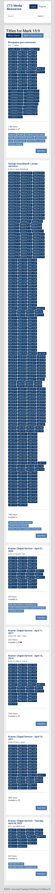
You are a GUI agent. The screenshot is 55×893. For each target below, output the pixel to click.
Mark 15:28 (22, 81)
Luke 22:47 (31, 360)
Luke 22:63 (31, 373)
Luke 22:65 (12, 376)
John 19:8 (21, 469)
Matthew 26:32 (39, 173)
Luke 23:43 (22, 415)
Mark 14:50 (13, 286)
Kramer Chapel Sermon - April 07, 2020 (25, 549)
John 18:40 (33, 463)
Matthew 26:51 (14, 196)
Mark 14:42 (22, 276)
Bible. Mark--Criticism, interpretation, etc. (23, 605)
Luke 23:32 (31, 405)
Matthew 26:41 (39, 183)
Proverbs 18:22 (14, 49)
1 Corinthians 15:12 (16, 91)
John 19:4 (21, 466)
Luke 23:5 (38, 382)
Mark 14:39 (22, 273)
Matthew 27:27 (14, 250)
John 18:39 (23, 463)
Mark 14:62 (32, 65)
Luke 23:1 (40, 379)
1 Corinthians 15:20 (16, 104)
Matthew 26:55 (26, 199)
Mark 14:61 (22, 65)
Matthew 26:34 (26, 176)
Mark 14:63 (13, 68)
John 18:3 (21, 427)
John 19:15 (23, 476)
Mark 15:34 (22, 88)
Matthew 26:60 (14, 205)
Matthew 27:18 (14, 241)
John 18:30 (23, 453)
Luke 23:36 (31, 408)
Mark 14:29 (13, 263)
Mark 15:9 (21, 72)
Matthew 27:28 (26, 250)
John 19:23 (13, 485)
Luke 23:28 (31, 402)
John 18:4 (30, 427)
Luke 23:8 (29, 386)
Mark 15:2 (40, 308)
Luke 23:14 (12, 392)
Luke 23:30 (12, 405)
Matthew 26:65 (39, 208)
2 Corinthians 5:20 (30, 114)
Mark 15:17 (13, 324)
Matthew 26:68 (39, 212)
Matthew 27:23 (39, 244)
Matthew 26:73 (26, 218)
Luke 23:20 (31, 395)
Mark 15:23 (13, 331)
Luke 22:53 (12, 366)
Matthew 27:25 (26, 247)
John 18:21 (23, 444)
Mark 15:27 (13, 81)
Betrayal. (20, 134)
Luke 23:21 (41, 395)
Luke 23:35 (22, 408)
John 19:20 (13, 482)
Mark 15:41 (32, 347)
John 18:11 (23, 434)
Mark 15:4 (21, 311)
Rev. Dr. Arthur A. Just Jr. (18, 661)
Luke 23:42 (12, 415)
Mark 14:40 (32, 273)
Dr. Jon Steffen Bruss (17, 826)
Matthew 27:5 (36, 225)
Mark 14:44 (22, 56)
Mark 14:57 (13, 62)
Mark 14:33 (35, 49)
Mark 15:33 (13, 88)
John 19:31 (33, 492)
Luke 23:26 (12, 402)
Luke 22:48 (41, 360)
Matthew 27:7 (25, 228)
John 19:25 (33, 485)
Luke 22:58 (22, 369)
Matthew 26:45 (14, 189)
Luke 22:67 (31, 376)
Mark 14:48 (22, 282)
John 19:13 (33, 473)
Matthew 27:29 (39, 250)
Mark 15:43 (22, 350)
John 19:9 (30, 469)
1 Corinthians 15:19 (31, 101)
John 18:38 (13, 463)
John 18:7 (21, 431)
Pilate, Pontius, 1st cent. (36, 141)
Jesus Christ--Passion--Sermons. (20, 522)
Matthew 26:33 (14, 176)
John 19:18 (23, 479)
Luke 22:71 (31, 379)
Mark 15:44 (32, 350)
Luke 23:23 (22, 398)
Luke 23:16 (31, 392)
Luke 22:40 (42, 353)
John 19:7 (12, 469)
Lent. (10, 141)
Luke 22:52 (41, 363)
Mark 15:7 (40, 68)
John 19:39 (23, 502)
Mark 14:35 (22, 52)
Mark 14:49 (32, 282)
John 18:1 (40, 424)
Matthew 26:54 (14, 199)
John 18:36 (23, 460)
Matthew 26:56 (39, 199)
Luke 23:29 (41, 402)
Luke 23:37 (41, 408)
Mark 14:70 (32, 305)
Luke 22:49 (12, 363)
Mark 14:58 (22, 62)
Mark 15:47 (32, 353)
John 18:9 (39, 431)
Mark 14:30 (22, 263)
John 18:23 (13, 447)
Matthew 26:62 (39, 205)
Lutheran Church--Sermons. (18, 526)
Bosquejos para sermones (22, 42)
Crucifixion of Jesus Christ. (34, 134)
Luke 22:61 (12, 373)
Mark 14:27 (22, 260)
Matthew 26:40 (26, 183)
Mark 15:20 (13, 328)
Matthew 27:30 (14, 253)
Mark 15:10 (30, 72)
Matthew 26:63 (14, 208)
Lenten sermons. (20, 141)
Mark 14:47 (13, 282)
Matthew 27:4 (25, 225)
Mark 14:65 (13, 302)
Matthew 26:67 (26, 212)
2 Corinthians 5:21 (15, 117)
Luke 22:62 (22, 373)
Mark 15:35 (32, 340)
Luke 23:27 (22, 402)
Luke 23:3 (21, 382)
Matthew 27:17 (39, 237)
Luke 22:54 (22, 366)
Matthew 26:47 (39, 189)
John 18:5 (39, 427)
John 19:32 (13, 495)
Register (42, 7)
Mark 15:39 (13, 347)
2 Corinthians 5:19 (15, 114)
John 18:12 (33, 434)
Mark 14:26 (13, 260)
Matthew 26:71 (39, 215)
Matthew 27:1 (26, 221)
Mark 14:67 (32, 302)
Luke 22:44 (41, 357)
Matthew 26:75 (14, 221)
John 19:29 (13, 492)
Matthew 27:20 (39, 241)
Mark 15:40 (22, 347)
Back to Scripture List (33, 35)
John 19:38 (13, 502)
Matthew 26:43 (26, 186)
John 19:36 (23, 498)
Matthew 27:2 (37, 221)
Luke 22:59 (31, 369)
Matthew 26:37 (26, 179)
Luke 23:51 (22, 421)
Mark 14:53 (13, 289)
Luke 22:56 (41, 366)
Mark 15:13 (22, 75)
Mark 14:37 (32, 270)
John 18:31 (33, 453)
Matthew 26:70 (26, 215)
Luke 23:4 (29, 382)
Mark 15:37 (22, 344)
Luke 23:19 (22, 395)
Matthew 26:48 (14, 192)
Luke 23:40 (31, 411)
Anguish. (12, 134)
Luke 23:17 (41, 392)
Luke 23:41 (41, 411)
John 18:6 (12, 431)
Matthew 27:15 (14, 237)
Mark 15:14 (32, 75)
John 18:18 (23, 440)
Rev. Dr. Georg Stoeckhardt (19, 169)
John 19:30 (23, 492)
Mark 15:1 (31, 308)
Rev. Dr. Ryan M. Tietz (17, 554)
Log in (33, 7)
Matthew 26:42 (14, 186)
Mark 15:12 (13, 75)
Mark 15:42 (13, 350)
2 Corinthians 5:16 (30, 107)
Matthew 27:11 (38, 231)
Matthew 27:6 (13, 228)
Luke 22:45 (12, 360)
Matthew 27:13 (26, 234)
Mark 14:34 (13, 52)
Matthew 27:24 (14, 247)
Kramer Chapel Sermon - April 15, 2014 (25, 657)
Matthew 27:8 (36, 228)
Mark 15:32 (32, 85)
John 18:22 (33, 444)
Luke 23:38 (12, 411)
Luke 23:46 (12, 418)
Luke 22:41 (12, 357)
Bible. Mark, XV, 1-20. (16, 864)
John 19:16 (33, 476)
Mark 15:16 (32, 321)
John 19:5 (30, 466)
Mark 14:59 (32, 62)
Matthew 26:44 (39, 186)
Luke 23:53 (41, 421)
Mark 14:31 (32, 263)
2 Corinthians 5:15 (15, 107)
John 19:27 (23, 489)
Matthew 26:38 (39, 179)
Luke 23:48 (31, 418)
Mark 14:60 (13, 65)
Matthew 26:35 (39, 176)
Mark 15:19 (32, 324)
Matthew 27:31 (26, 253)
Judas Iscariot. (40, 138)
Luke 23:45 (41, 415)
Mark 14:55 (22, 59)
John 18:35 (13, 460)
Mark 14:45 (32, 56)
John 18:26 (13, 450)
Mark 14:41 (13, 276)
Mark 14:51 (22, 286)
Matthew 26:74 (39, 218)
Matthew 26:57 (14, 202)
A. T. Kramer (14, 45)
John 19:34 (33, 495)
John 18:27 (23, 450)
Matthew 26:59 (39, 202)
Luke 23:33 (41, 405)
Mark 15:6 (31, 68)
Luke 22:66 (22, 376)
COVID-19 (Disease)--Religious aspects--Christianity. (27, 608)
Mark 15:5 (30, 311)
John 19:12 (23, 473)
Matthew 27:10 (25, 231)
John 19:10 (40, 469)
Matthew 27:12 (14, 234)
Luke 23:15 (22, 392)
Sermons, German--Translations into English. (25, 529)
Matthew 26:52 (26, 196)
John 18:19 (33, 440)
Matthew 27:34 (26, 257)
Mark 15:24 (22, 331)
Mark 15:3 (12, 311)
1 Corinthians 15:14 (16, 94)
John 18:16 (33, 437)
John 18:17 (13, 440)
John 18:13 (13, 437)
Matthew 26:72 (14, 218)
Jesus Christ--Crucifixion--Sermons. (21, 138)
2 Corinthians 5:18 (30, 110)
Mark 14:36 (32, 52)
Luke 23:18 (12, 395)
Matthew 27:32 (39, 253)
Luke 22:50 (22, 363)
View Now (41, 151)
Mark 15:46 (22, 353)
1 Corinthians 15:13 (31, 91)
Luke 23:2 (12, 382)
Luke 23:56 (31, 424)
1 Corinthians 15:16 (16, 97)
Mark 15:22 (32, 328)
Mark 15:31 (22, 85)
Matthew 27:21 (14, 244)
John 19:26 (13, 489)
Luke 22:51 (31, 363)
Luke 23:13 (41, 389)
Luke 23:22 (12, 398)
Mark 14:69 (22, 305)
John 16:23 (32, 88)
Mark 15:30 (13, 85)
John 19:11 (13, 473)
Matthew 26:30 (14, 173)
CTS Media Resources (14, 7)
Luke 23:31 (22, 405)
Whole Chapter (14, 35)
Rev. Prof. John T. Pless (18, 636)
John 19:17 (13, 479)
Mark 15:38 (32, 344)
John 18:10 (13, 434)
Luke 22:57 (12, 369)
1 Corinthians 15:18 (16, 101)
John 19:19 (33, 479)
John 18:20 (13, 444)
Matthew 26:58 (26, 202)
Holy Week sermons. (16, 611)
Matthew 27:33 (14, 257)
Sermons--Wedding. (16, 144)
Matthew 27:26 (39, 247)
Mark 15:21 (22, 328)
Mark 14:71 (13, 308)
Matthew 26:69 (14, 215)
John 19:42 (23, 505)
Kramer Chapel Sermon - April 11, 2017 (25, 632)
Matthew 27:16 (26, 237)
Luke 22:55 (31, 366)
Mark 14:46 (13, 59)
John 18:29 (13, 453)
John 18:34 (33, 456)
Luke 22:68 (41, 376)
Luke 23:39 (22, 411)
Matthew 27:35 (39, 257)
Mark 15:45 (13, 353)
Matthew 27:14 (39, 234)
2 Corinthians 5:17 (15, 110)
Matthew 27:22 (26, 244)
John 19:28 (33, 489)
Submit (40, 16)
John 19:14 (13, 476)
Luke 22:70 (22, 379)
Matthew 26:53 (39, 196)
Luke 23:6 (12, 386)
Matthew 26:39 (14, 183)
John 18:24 (23, 447)
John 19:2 (42, 463)
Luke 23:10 (12, 389)
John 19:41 (13, 505)
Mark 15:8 (12, 72)
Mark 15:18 (22, 324)
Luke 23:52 (31, 421)
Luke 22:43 (31, 357)
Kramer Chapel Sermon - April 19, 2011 (25, 738)
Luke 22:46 (22, 360)
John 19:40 (33, 502)
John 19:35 (13, 498)
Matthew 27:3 (13, 225)
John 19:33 (23, 495)
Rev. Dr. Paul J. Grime (17, 742)
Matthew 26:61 (26, 205)
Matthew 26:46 (26, 189)
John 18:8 (30, 431)
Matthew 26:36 (14, 179)
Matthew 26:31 (26, 173)
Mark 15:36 (13, 344)
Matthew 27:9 (13, 231)
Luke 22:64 (41, 373)
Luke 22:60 (41, 369)
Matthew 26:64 (26, 208)
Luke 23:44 (31, 415)
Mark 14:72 (22, 308)
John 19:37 (33, 498)
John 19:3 (12, 466)
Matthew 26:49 (26, 192)
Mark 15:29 (32, 81)
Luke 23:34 (12, 408)
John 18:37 (33, 460)
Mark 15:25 (22, 78)
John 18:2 (12, 427)
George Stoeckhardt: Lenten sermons (23, 165)
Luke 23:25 (41, 398)
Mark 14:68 (13, 305)
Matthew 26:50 (39, 192)
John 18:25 (33, 447)
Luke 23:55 (22, 424)
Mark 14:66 (22, 302)
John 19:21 (23, 482)
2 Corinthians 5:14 (31, 104)
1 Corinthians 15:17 (31, 97)
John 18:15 (23, 437)
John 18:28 (33, 450)
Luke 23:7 (21, 386)
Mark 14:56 (32, 59)
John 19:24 (23, 485)
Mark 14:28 (32, 260)
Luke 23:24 (31, 398)
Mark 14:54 (22, 289)
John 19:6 (39, 466)
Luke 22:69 (12, 379)
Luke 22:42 (22, 357)
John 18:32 (13, 456)
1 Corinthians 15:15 (31, 94)
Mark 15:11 (40, 72)
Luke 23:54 (12, 424)
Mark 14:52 (32, 286)
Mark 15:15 (13, 78)
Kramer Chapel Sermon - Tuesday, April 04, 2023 (26, 822)
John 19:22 (33, 482)
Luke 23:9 (38, 386)
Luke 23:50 (12, 421)
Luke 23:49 (41, 418)
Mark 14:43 (13, 56)
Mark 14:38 (13, 273)
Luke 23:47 (22, 418)
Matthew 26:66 (14, 212)
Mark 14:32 (25, 49)
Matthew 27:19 (26, 241)
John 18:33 (23, 456)
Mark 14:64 (22, 68)
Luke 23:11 (22, 389)
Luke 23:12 (31, 389)
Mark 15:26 (32, 78)
